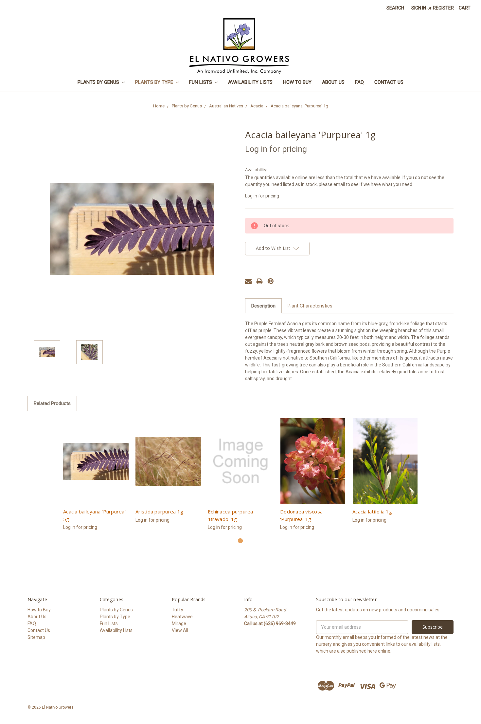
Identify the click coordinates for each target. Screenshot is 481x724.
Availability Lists (250, 82)
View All (180, 630)
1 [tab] (240, 540)
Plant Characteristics (310, 306)
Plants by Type (154, 82)
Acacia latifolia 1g (372, 511)
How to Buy (297, 82)
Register (443, 7)
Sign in (418, 7)
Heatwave (182, 616)
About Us (333, 82)
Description (263, 306)
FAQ (359, 82)
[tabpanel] (96, 478)
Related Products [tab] (52, 403)
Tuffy (177, 609)
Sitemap (36, 637)
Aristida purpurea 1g (159, 511)
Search (395, 7)
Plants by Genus (99, 82)
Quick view (96, 461)
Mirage (179, 623)
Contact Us (388, 82)
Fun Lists (201, 82)
